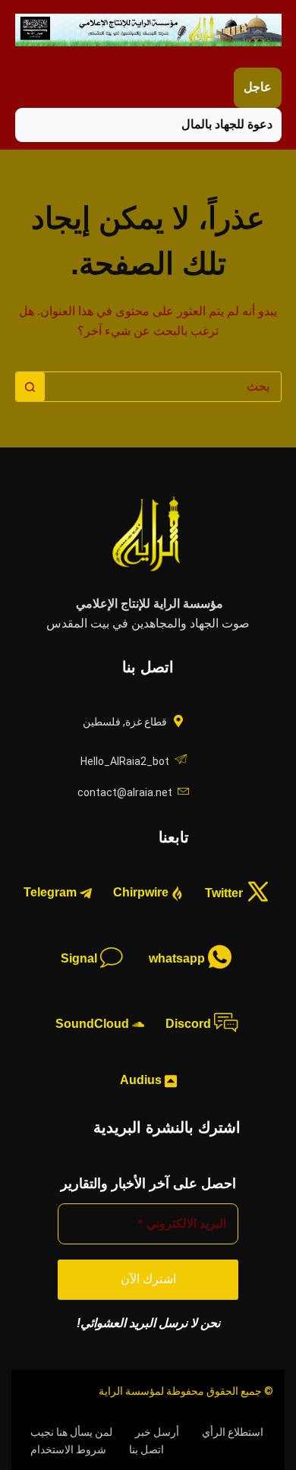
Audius (142, 1079)
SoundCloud (93, 1023)
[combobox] (163, 386)
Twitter (225, 892)
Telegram (52, 892)
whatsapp (178, 958)
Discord (189, 1023)
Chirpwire (142, 892)
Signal (80, 958)
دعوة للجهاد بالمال (226, 124)
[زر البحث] (30, 386)
